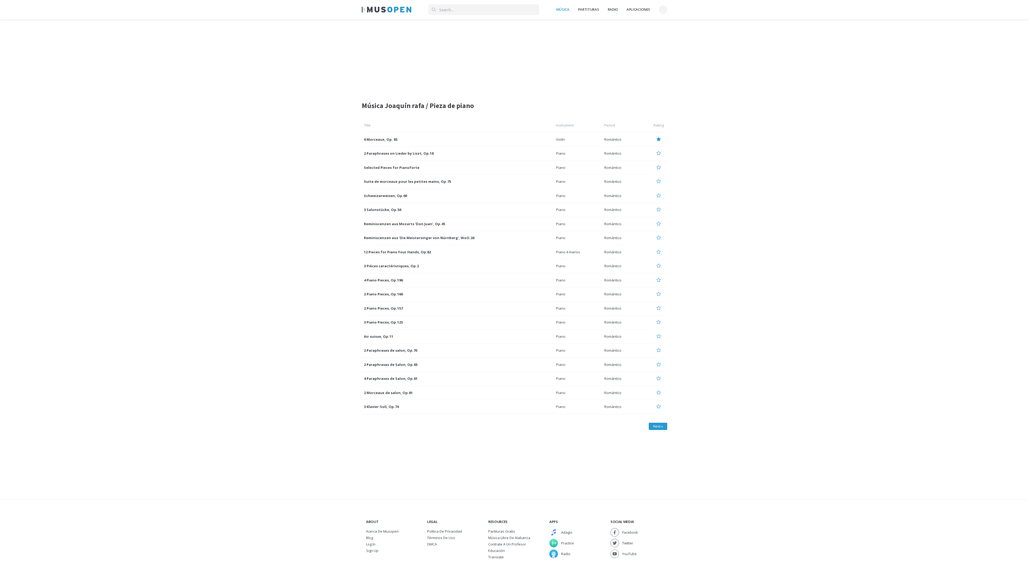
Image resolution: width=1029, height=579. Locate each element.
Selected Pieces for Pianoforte (391, 167)
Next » (658, 426)
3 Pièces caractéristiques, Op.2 (391, 265)
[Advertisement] (514, 57)
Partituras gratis (501, 531)
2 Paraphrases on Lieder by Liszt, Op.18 (399, 153)
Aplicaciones (638, 9)
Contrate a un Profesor (507, 544)
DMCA (432, 544)
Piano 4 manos (568, 252)
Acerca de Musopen (382, 531)
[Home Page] (386, 10)
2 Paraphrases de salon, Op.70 (390, 350)
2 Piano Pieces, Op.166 (383, 294)
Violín (560, 139)
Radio (613, 9)
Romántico (612, 139)
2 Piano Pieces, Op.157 (383, 308)
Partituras (588, 9)
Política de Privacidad (444, 531)
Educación (496, 550)
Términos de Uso (441, 537)
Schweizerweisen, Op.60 (385, 195)
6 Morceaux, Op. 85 (380, 139)
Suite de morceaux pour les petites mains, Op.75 (407, 181)
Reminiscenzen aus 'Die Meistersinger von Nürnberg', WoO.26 (419, 237)
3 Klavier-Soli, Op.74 (381, 406)
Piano (560, 153)
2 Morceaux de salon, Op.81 (388, 392)
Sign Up (372, 550)
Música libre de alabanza (509, 537)
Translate (496, 557)
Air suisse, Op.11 (378, 336)
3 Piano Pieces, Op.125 (383, 322)
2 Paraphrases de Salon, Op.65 (390, 364)
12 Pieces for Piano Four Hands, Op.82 (397, 252)
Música (562, 9)
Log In (370, 544)
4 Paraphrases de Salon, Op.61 (390, 378)
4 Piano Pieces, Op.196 (383, 280)
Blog (369, 537)
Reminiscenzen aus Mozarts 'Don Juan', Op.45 (404, 223)
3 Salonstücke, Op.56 (382, 209)
